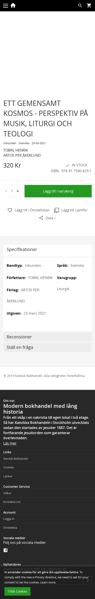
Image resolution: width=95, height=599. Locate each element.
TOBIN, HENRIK (15, 150)
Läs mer (10, 443)
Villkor (7, 493)
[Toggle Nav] (5, 5)
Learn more (47, 582)
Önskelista (10, 528)
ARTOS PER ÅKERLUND (22, 155)
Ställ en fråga (20, 347)
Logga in (8, 519)
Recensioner (19, 337)
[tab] (47, 251)
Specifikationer (22, 249)
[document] (47, 583)
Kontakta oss (12, 502)
